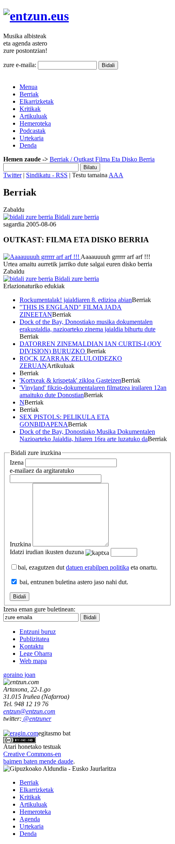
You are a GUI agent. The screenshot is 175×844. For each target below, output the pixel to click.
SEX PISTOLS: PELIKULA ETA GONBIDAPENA (64, 420)
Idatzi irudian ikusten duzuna (47, 551)
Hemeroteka (35, 123)
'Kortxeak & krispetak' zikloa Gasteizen (70, 380)
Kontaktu (32, 646)
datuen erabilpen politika (97, 567)
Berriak (29, 94)
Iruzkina (20, 544)
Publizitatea (34, 638)
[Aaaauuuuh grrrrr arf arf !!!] (42, 256)
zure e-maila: (19, 64)
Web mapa (33, 660)
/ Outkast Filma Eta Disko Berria (112, 159)
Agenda (30, 819)
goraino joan (19, 674)
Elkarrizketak (37, 101)
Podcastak (33, 130)
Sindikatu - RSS (47, 175)
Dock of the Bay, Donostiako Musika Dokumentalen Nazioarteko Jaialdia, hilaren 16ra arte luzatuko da (87, 435)
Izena (17, 462)
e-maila (42, 470)
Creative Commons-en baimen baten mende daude (38, 757)
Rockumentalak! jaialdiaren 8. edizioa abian (76, 299)
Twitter (12, 175)
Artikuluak (33, 116)
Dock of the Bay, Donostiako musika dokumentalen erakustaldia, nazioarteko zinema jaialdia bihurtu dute (87, 325)
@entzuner (36, 718)
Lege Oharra (36, 653)
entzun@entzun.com (29, 711)
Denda (28, 145)
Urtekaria (32, 138)
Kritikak (30, 108)
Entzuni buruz (38, 631)
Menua (28, 86)
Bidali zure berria (76, 216)
